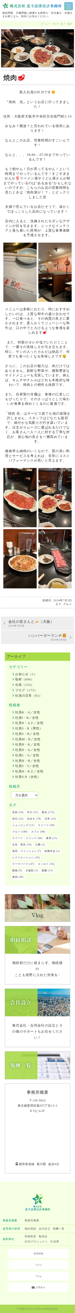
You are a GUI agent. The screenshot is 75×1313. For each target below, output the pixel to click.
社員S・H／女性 (27, 733)
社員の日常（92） (28, 695)
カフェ (35, 831)
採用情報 (39, 1253)
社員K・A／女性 (27, 712)
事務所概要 (32, 1220)
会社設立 (44, 1228)
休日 (15, 818)
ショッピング (20, 825)
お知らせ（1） (26, 674)
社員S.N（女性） (28, 776)
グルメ (67, 604)
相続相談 (30, 1228)
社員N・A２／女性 (29, 723)
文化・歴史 (19, 844)
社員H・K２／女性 (29, 771)
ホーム (44, 24)
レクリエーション (23, 857)
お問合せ (40, 1287)
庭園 (44, 870)
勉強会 (43, 1236)
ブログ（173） (26, 690)
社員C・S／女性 (27, 755)
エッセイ (43, 864)
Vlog (38, 1276)
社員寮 (54, 1241)
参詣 (15, 876)
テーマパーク (20, 864)
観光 (44, 812)
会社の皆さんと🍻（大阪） (31, 623)
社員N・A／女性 (27, 750)
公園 (38, 844)
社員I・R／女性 (27, 717)
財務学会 (50, 851)
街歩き (31, 818)
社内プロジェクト (36, 1241)
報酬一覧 (59, 1228)
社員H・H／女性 (27, 760)
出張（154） (24, 684)
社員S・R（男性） (29, 728)
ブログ (38, 1265)
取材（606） (24, 679)
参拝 (48, 838)
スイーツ (43, 825)
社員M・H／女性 (28, 739)
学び (29, 812)
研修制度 (30, 1236)
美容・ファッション (24, 851)
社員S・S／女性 (27, 766)
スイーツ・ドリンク (24, 838)
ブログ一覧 (57, 24)
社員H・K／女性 (27, 744)
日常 (47, 818)
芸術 (15, 812)
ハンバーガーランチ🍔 (47, 637)
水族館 (30, 870)
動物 (15, 870)
